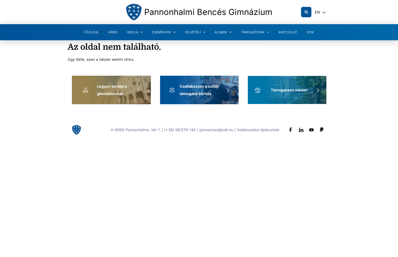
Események (161, 32)
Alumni (220, 32)
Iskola (132, 32)
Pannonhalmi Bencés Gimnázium (208, 12)
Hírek (112, 32)
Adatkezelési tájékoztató (258, 129)
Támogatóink (253, 32)
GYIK (310, 32)
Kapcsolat (287, 32)
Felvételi (193, 32)
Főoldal (91, 32)
